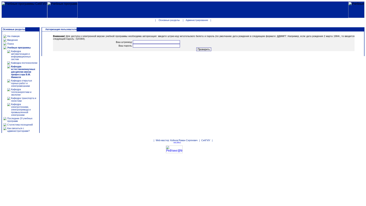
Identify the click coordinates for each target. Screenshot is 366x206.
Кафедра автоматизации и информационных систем (21, 55)
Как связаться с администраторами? (18, 129)
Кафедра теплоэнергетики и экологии (21, 92)
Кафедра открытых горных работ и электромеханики (21, 83)
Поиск (10, 44)
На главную (13, 36)
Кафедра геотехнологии (24, 63)
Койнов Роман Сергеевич (183, 140)
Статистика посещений (20, 124)
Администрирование (197, 20)
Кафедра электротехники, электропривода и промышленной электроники (21, 109)
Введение (12, 40)
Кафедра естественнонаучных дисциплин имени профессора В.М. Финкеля (23, 72)
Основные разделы (169, 20)
